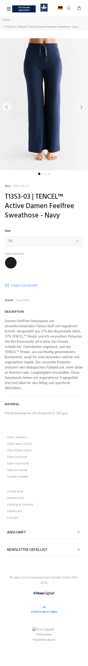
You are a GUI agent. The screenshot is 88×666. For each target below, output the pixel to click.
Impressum (14, 511)
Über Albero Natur (19, 450)
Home (6, 20)
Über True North (18, 463)
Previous (6, 107)
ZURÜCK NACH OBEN (44, 612)
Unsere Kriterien (17, 477)
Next (81, 107)
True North (22, 300)
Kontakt (12, 518)
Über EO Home (17, 470)
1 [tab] (39, 174)
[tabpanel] (44, 104)
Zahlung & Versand (20, 504)
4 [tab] (49, 174)
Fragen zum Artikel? (24, 285)
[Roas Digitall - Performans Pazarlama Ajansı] (44, 635)
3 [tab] (46, 174)
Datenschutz (15, 498)
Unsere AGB (15, 491)
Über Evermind (17, 457)
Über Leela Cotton (19, 444)
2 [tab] (42, 174)
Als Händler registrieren (24, 9)
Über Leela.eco (17, 437)
